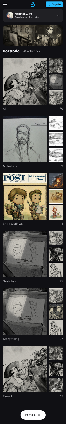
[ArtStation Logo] (33, 4)
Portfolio (30, 414)
